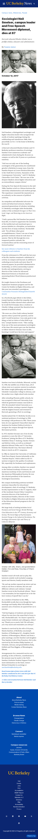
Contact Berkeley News (19, 707)
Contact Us (19, 795)
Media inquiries (19, 736)
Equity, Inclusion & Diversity (19, 750)
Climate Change (19, 720)
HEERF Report (19, 793)
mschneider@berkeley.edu (12, 667)
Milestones (17, 13)
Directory (19, 800)
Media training (19, 705)
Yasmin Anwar (10, 47)
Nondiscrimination (19, 807)
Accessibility (19, 804)
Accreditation (19, 790)
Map (19, 802)
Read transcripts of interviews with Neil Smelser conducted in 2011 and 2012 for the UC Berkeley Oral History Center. (19, 673)
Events (19, 783)
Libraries (19, 747)
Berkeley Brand (19, 754)
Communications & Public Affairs (19, 752)
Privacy (19, 809)
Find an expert (19, 702)
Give (19, 788)
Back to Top (31, 836)
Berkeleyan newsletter (19, 734)
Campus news (7, 13)
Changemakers (19, 718)
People (24, 13)
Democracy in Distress (19, 723)
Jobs (19, 786)
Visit (19, 781)
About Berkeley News (19, 700)
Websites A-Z (19, 797)
